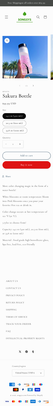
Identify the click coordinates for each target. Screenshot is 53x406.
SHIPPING (11, 309)
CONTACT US (13, 288)
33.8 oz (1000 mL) (15, 130)
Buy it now (27, 164)
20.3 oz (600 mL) (14, 123)
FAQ (8, 331)
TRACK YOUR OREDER (18, 324)
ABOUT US (12, 281)
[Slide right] (33, 85)
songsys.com (21, 395)
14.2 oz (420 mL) (14, 116)
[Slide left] (19, 85)
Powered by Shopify (35, 395)
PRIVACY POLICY (15, 295)
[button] (6, 17)
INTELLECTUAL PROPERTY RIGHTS (25, 338)
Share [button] (8, 176)
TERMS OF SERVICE (16, 317)
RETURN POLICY (15, 302)
